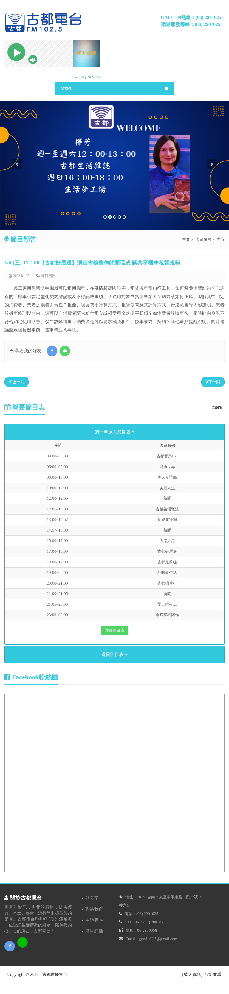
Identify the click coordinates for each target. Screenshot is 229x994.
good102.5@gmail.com (158, 939)
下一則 (214, 382)
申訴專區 (94, 920)
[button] (17, 194)
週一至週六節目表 (113, 432)
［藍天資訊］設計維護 (201, 974)
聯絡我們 (94, 909)
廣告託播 (94, 931)
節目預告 (203, 239)
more (217, 407)
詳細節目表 (114, 630)
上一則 (18, 382)
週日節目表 (113, 654)
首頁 (186, 239)
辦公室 (92, 898)
